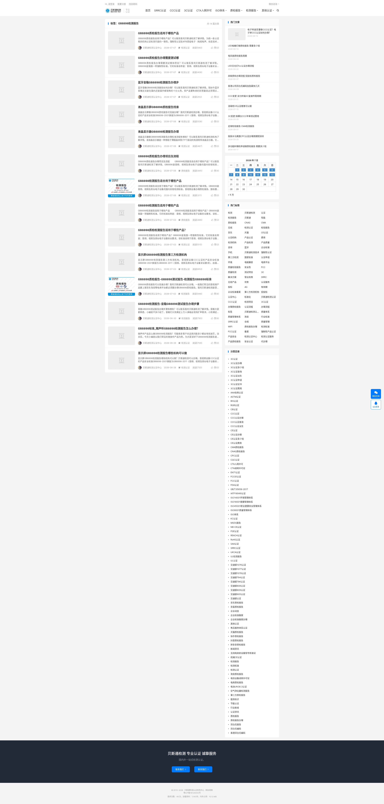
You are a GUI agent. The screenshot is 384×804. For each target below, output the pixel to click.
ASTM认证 (236, 396)
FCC (263, 267)
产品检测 (248, 242)
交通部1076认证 (238, 565)
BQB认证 (235, 405)
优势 (246, 282)
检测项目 (248, 302)
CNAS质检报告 (238, 451)
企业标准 (265, 247)
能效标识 (235, 699)
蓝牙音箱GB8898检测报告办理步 (158, 82)
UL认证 (234, 560)
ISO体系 (220, 10)
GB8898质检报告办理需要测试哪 (158, 57)
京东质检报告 (237, 602)
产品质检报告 (234, 341)
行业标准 (265, 316)
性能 (263, 217)
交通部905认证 (238, 594)
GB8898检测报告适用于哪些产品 (158, 205)
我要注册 (121, 4)
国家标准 (248, 257)
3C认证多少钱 (237, 367)
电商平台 (265, 262)
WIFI (230, 326)
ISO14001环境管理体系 (242, 497)
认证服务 (265, 282)
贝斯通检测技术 (251, 252)
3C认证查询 (236, 371)
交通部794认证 (238, 577)
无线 (230, 227)
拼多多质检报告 (238, 644)
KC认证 (234, 518)
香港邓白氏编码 (238, 733)
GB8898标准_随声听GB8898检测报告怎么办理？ (168, 328)
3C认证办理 (236, 363)
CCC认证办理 (237, 417)
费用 (263, 237)
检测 (230, 212)
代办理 (264, 341)
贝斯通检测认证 (268, 297)
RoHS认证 (235, 539)
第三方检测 (233, 257)
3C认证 (188, 10)
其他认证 (267, 10)
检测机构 (232, 242)
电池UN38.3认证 (239, 686)
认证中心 (232, 297)
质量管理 (265, 321)
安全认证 (248, 341)
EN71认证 (235, 472)
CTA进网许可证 (238, 468)
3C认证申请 (236, 380)
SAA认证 (235, 544)
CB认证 (234, 409)
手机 (230, 252)
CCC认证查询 (237, 422)
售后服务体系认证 (239, 628)
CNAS (247, 222)
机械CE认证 (236, 657)
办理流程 (265, 306)
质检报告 (235, 10)
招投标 (264, 292)
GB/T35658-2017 (239, 489)
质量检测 (232, 272)
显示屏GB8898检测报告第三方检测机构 (162, 254)
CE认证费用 (236, 443)
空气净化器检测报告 (240, 691)
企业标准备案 (234, 292)
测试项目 (248, 272)
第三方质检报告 (238, 695)
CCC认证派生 (237, 426)
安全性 (247, 267)
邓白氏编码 (236, 728)
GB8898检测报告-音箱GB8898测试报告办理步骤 (168, 303)
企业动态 (235, 611)
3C (262, 272)
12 (265, 174)
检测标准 (265, 326)
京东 (230, 232)
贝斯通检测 (249, 212)
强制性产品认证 (268, 331)
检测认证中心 (250, 336)
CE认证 (264, 232)
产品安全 (232, 336)
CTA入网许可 (204, 10)
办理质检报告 (234, 306)
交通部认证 (236, 598)
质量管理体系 (234, 316)
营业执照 (248, 277)
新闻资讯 (235, 649)
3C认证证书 (236, 384)
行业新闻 (235, 707)
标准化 (247, 297)
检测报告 (251, 10)
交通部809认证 (238, 590)
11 (258, 174)
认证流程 (248, 306)
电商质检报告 (237, 682)
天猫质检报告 (237, 632)
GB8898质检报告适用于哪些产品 (158, 33)
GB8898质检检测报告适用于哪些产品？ (162, 230)
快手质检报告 (237, 636)
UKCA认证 (235, 552)
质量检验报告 (234, 267)
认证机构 (232, 237)
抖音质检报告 (237, 640)
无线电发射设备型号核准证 (243, 653)
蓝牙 (246, 247)
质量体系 (265, 311)
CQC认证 (235, 459)
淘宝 (246, 316)
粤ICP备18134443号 (192, 793)
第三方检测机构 (251, 292)
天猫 (246, 232)
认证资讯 (235, 712)
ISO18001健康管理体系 (242, 501)
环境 (230, 262)
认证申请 (265, 257)
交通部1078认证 (238, 573)
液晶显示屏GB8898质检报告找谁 (158, 107)
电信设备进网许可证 (240, 678)
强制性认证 (266, 252)
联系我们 (181, 769)
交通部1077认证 (238, 569)
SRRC (264, 277)
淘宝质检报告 (237, 674)
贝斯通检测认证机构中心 (113, 10)
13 (272, 174)
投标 (230, 287)
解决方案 (232, 277)
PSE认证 (235, 531)
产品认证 (248, 237)
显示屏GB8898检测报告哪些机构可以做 (162, 353)
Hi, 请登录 (109, 4)
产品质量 (265, 242)
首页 (147, 10)
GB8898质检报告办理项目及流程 (158, 156)
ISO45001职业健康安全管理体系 (246, 506)
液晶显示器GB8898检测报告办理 (158, 131)
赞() (215, 47)
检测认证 (184, 47)
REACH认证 (236, 535)
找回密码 (133, 4)
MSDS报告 (236, 522)
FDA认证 (235, 485)
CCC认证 (175, 10)
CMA (263, 222)
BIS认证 (234, 401)
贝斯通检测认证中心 (252, 311)
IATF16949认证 (238, 493)
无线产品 (232, 282)
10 (250, 174)
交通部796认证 (238, 581)
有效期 (264, 287)
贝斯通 (247, 217)
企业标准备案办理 (239, 619)
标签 (230, 311)
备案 (246, 331)
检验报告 (265, 227)
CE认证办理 (236, 434)
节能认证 (235, 703)
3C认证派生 (236, 375)
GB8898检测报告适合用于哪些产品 (160, 180)
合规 (246, 321)
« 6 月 (231, 194)
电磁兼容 (248, 262)
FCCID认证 (236, 476)
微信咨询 (273, 4)
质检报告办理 (250, 326)
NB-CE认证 (236, 527)
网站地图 (209, 790)
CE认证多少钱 (237, 438)
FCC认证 (232, 331)
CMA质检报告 (237, 447)
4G (245, 287)
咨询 (230, 247)
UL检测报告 (236, 556)
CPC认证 (235, 455)
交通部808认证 (238, 586)
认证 (263, 212)
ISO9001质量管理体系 (241, 510)
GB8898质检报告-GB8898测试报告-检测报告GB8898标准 (175, 279)
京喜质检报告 (237, 607)
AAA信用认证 (237, 392)
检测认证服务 (267, 336)
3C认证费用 (236, 388)
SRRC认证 (160, 10)
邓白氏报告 (236, 724)
